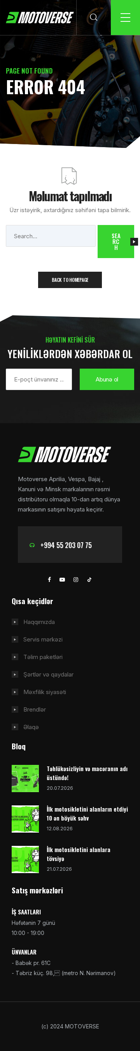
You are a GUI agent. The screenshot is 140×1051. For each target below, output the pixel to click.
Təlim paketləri (43, 657)
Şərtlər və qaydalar (48, 674)
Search (116, 241)
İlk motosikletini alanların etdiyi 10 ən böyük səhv (87, 813)
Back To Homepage (70, 279)
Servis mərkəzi (43, 639)
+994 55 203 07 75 (66, 545)
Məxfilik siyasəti (44, 692)
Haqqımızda (39, 622)
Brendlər (34, 709)
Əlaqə (31, 727)
